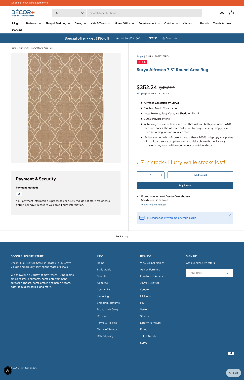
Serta (143, 309)
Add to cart (200, 174)
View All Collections (152, 262)
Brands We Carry (108, 309)
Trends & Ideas (222, 23)
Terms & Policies (107, 322)
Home (13, 48)
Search (101, 276)
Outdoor (169, 23)
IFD (142, 302)
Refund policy (105, 336)
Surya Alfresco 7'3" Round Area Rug (35, 48)
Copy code (171, 38)
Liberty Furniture (150, 322)
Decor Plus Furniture (27, 368)
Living (14, 23)
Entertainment (147, 23)
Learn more (41, 2)
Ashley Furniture (150, 269)
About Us (103, 282)
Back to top (122, 236)
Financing (16, 30)
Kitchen (187, 23)
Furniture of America (152, 276)
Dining (78, 23)
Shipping (141, 93)
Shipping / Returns (108, 302)
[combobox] (127, 13)
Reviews (102, 316)
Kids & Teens (99, 23)
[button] (231, 12)
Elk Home (146, 296)
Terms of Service (107, 329)
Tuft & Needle (148, 336)
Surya (140, 56)
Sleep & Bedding (55, 23)
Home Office (122, 23)
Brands (204, 23)
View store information (153, 204)
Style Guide (104, 269)
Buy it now (185, 185)
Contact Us (104, 289)
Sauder (144, 316)
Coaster (145, 289)
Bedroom (31, 23)
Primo (143, 329)
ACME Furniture (150, 282)
